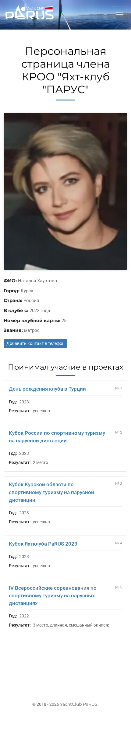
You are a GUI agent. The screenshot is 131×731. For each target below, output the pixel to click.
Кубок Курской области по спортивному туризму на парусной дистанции (51, 492)
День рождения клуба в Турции (47, 389)
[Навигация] (119, 12)
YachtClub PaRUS (78, 704)
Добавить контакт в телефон (35, 343)
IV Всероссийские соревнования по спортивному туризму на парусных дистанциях (53, 595)
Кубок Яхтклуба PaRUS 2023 (43, 544)
